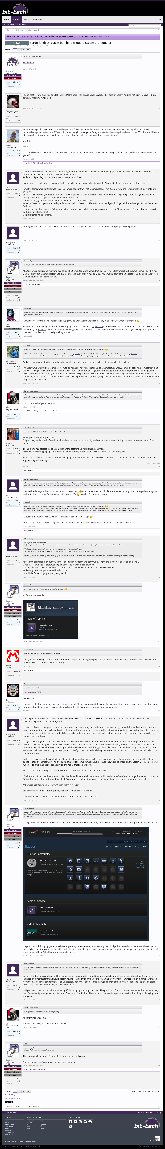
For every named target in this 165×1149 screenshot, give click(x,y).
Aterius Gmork (12, 111)
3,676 (18, 84)
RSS (160, 1113)
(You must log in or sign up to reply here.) (145, 1091)
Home (6, 19)
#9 (159, 407)
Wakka (8, 146)
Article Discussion (21, 46)
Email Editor (9, 1127)
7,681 (18, 369)
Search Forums (9, 24)
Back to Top (9, 1135)
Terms (7, 1129)
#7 (159, 336)
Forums (16, 19)
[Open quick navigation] (158, 30)
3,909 (18, 987)
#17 (159, 956)
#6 (159, 280)
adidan (31, 284)
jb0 (25, 284)
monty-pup (10, 243)
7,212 (18, 451)
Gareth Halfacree (10, 278)
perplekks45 (28, 163)
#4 (159, 219)
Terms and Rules (145, 1146)
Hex (44, 163)
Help (147, 1112)
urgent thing (98, 326)
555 (19, 707)
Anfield (9, 443)
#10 (159, 467)
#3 (159, 159)
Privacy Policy (157, 1146)
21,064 (18, 416)
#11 (159, 526)
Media (27, 19)
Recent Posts (21, 24)
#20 (159, 1066)
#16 (159, 800)
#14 (159, 666)
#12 (159, 577)
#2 (159, 109)
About (7, 1123)
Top (157, 1112)
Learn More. (103, 36)
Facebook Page (10, 1133)
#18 (159, 1000)
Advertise (8, 1131)
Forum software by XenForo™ (21, 1146)
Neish (8, 188)
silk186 (34, 411)
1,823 (18, 118)
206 (19, 250)
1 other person (48, 411)
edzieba (9, 980)
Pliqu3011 (36, 163)
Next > (28, 49)
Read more (28, 62)
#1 (159, 69)
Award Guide (9, 1125)
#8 (159, 383)
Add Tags (12, 1095)
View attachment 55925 (32, 692)
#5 (159, 240)
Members (37, 19)
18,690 (18, 298)
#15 (159, 711)
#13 (159, 642)
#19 (159, 1027)
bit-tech (37, 46)
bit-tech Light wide (10, 1112)
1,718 (18, 673)
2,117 (18, 153)
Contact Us (140, 1112)
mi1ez (8, 666)
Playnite (42, 329)
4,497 (18, 334)
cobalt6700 (27, 411)
